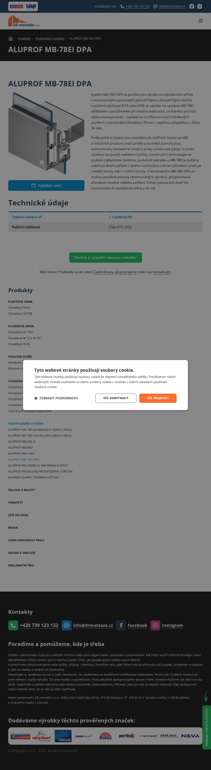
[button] (56, 398)
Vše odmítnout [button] (115, 398)
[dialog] (105, 385)
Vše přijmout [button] (158, 398)
